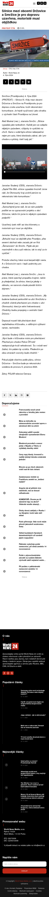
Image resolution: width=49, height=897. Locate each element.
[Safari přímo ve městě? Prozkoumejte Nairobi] (11, 762)
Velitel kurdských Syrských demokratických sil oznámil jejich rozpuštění (30, 535)
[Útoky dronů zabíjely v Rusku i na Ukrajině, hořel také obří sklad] (10, 513)
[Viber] (22, 81)
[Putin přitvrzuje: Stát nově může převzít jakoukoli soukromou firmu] (10, 524)
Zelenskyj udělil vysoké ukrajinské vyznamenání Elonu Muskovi (32, 434)
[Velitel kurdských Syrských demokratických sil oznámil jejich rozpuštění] (10, 536)
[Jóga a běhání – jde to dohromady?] (11, 716)
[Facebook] (38, 3)
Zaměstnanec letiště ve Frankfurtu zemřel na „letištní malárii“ (31, 479)
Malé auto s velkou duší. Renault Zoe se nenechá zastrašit (32, 726)
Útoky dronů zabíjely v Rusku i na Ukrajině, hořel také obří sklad (32, 513)
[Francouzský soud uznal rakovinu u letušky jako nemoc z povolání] (10, 413)
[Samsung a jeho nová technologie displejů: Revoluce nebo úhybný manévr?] (11, 693)
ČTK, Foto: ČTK (14, 69)
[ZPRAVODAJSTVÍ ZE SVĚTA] (8, 3)
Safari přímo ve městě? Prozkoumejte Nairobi (29, 762)
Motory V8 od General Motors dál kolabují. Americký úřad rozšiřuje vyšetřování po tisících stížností (32, 796)
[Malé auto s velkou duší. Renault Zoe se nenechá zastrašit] (11, 727)
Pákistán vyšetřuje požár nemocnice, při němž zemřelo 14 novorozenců (32, 546)
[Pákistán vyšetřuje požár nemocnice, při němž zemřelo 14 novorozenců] (10, 547)
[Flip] (28, 81)
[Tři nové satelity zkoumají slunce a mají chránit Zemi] (11, 738)
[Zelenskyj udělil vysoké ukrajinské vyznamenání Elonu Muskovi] (10, 435)
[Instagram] (41, 3)
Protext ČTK (8, 28)
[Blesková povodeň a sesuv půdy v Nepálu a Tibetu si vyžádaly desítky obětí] (10, 446)
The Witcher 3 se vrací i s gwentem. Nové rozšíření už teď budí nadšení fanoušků (32, 785)
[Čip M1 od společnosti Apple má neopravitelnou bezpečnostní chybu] (11, 704)
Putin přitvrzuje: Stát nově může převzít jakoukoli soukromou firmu (32, 524)
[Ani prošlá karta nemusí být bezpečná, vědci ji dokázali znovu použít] (11, 808)
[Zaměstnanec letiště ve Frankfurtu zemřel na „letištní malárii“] (10, 480)
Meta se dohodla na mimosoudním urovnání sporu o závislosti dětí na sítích (32, 423)
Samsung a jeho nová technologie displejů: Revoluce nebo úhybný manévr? (33, 692)
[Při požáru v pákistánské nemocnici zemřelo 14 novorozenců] (10, 569)
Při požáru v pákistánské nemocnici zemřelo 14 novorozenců (29, 568)
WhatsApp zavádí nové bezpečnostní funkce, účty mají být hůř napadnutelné (33, 773)
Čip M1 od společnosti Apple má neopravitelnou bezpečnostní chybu (32, 704)
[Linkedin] (17, 81)
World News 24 (14, 73)
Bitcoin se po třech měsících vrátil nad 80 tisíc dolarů (31, 468)
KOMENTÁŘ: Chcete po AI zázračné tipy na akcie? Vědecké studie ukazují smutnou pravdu (30, 503)
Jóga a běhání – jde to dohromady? (33, 715)
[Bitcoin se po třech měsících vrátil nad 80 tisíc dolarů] (10, 468)
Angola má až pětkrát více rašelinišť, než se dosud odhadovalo (30, 490)
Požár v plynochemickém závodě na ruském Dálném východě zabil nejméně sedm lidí (31, 559)
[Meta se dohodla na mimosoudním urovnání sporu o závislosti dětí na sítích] (10, 424)
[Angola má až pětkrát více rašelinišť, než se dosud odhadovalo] (10, 491)
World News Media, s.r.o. (23, 881)
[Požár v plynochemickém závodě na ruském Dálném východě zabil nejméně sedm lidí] (10, 558)
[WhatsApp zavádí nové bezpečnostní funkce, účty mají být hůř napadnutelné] (11, 774)
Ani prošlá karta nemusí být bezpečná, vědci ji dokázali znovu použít (32, 808)
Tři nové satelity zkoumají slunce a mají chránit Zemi (33, 738)
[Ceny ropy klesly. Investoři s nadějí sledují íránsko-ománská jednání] (10, 457)
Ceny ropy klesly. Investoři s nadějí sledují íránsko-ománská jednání (32, 457)
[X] (44, 3)
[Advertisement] (24, 602)
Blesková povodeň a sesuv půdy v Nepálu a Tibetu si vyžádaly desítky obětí (30, 445)
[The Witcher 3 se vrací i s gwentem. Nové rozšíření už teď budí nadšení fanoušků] (11, 785)
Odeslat (24, 871)
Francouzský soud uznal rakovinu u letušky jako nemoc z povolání (32, 412)
